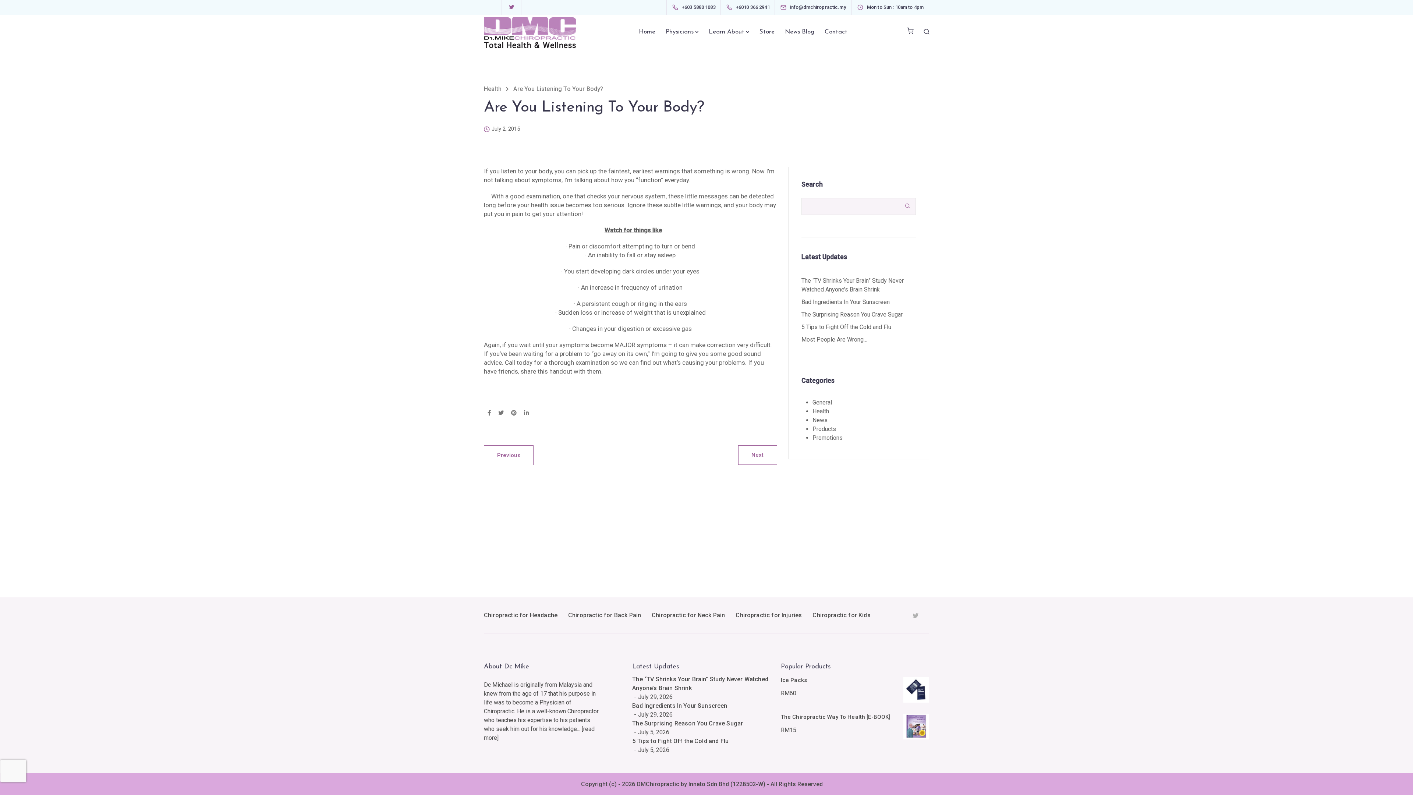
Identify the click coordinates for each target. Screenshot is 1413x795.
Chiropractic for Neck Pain (688, 615)
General (822, 402)
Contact (836, 32)
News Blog (799, 32)
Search (812, 184)
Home (647, 32)
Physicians (680, 32)
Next (757, 455)
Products (824, 428)
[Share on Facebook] (489, 413)
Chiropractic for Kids (841, 615)
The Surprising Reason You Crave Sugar (852, 314)
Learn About (726, 32)
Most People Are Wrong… (834, 339)
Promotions (827, 437)
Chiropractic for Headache (520, 615)
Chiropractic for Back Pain (604, 615)
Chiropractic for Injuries (769, 615)
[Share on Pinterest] (514, 413)
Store (767, 32)
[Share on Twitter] (501, 413)
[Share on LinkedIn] (526, 413)
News (820, 420)
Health (820, 411)
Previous (508, 455)
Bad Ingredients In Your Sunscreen (845, 301)
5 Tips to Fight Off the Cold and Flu (846, 327)
